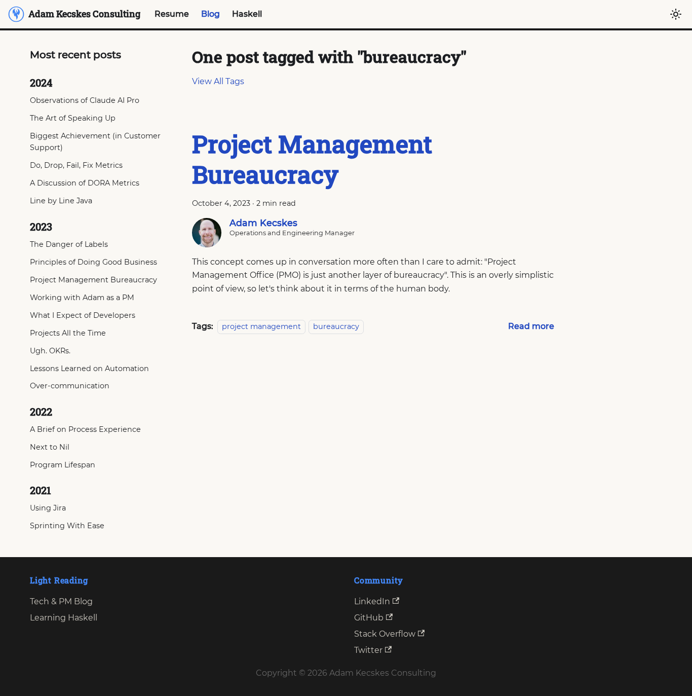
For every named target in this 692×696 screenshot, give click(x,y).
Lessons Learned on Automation (89, 368)
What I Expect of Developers (82, 315)
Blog (210, 14)
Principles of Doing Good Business (93, 262)
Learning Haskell (63, 617)
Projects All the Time (68, 333)
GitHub (368, 617)
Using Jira (48, 507)
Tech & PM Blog (61, 601)
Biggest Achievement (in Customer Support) (95, 142)
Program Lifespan (62, 464)
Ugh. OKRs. (50, 350)
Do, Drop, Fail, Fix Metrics (76, 165)
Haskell (247, 14)
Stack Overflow (384, 634)
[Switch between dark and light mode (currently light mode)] (676, 14)
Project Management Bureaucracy (93, 279)
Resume (172, 14)
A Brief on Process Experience (85, 429)
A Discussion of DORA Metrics (84, 183)
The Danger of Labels (69, 244)
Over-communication (69, 385)
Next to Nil (49, 447)
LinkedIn (372, 601)
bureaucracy (336, 326)
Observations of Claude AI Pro (84, 100)
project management (261, 326)
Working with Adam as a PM (82, 297)
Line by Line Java (61, 200)
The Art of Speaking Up (73, 118)
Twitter (368, 650)
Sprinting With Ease (67, 525)
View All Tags (218, 81)
